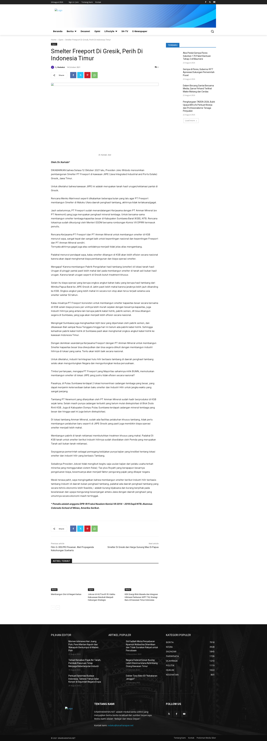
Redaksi (61, 67)
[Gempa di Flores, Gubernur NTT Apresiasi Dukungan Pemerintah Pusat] (173, 73)
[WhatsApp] (94, 75)
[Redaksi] (53, 67)
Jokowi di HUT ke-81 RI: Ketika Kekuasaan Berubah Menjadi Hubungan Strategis (101, 597)
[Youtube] (214, 2)
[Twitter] (210, 2)
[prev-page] (53, 607)
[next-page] (58, 607)
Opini (60, 39)
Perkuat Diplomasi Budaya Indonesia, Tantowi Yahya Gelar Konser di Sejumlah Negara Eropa (84, 679)
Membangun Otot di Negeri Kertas (66, 594)
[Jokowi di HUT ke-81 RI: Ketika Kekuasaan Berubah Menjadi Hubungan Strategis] (105, 579)
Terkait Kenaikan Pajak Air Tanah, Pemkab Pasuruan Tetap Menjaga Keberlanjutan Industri (84, 663)
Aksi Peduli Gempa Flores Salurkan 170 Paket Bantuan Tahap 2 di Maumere (197, 56)
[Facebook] (206, 2)
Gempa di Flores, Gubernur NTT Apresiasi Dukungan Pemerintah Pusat (198, 72)
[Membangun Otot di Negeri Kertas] (68, 579)
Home (53, 39)
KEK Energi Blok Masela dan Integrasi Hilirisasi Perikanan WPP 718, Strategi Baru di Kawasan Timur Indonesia (141, 597)
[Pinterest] (87, 75)
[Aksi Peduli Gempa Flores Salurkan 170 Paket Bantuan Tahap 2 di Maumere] (173, 57)
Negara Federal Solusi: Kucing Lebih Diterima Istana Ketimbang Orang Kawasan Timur (142, 663)
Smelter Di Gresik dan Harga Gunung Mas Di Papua (133, 547)
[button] (212, 31)
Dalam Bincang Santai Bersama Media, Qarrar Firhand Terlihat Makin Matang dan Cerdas (198, 88)
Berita (54, 589)
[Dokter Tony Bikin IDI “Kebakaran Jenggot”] (115, 679)
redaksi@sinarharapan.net (121, 725)
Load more (190, 120)
